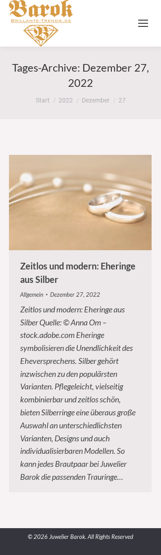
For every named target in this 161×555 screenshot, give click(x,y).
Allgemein (31, 294)
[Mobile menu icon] (143, 23)
